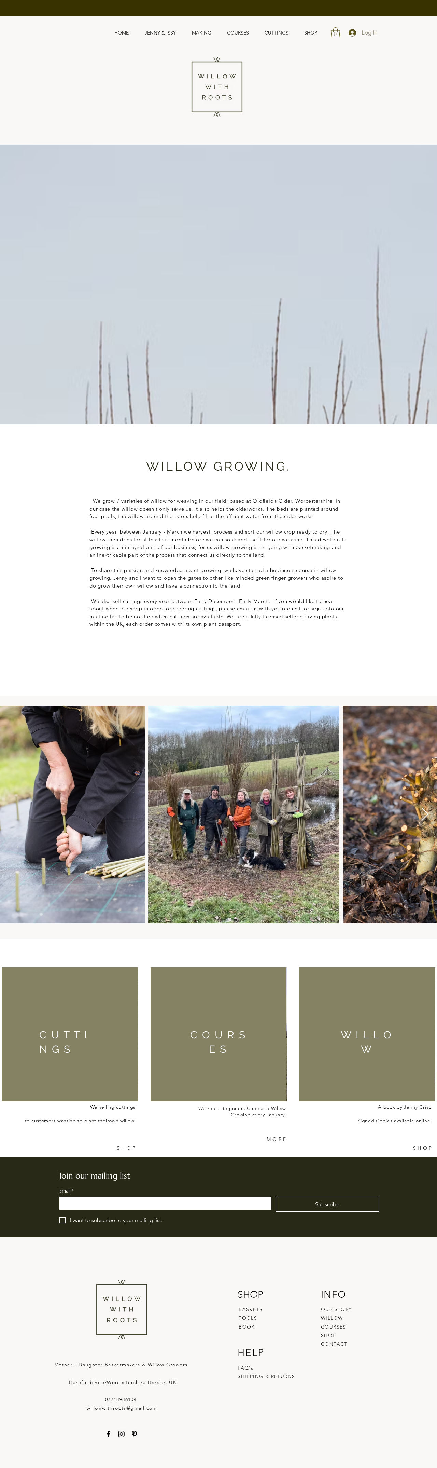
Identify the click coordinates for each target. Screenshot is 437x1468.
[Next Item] (425, 814)
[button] (335, 32)
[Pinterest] (134, 1434)
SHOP (328, 1335)
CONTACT (334, 1344)
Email (66, 1191)
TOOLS (248, 1318)
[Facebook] (108, 1434)
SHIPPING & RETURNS (266, 1376)
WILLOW (332, 1318)
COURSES (333, 1327)
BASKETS (251, 1309)
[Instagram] (121, 1434)
